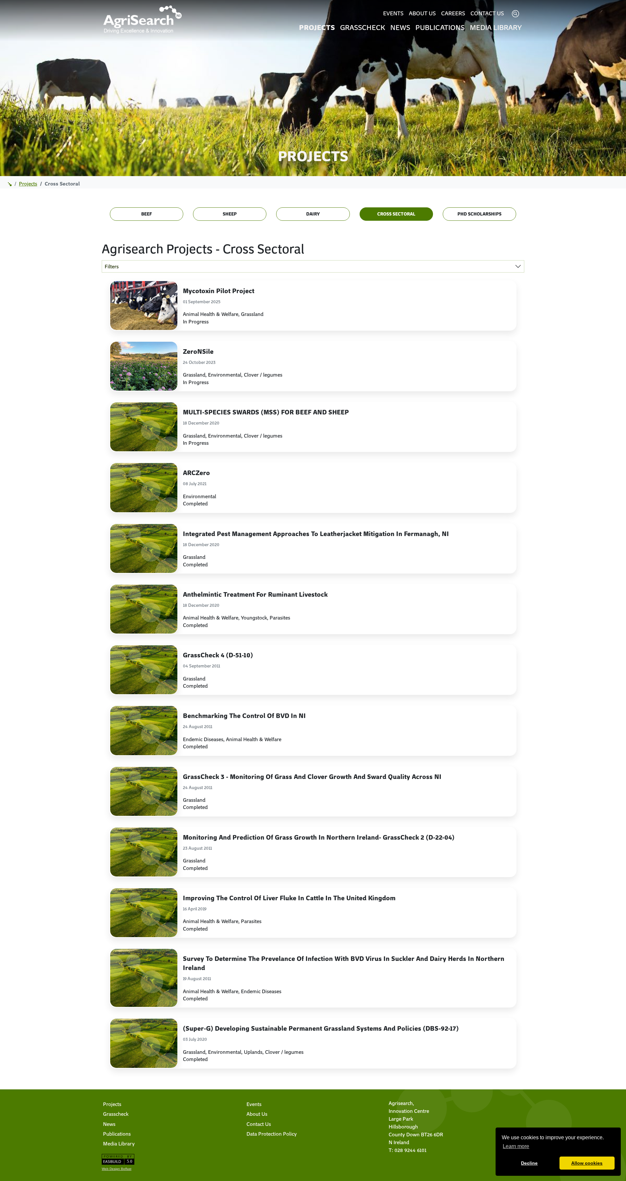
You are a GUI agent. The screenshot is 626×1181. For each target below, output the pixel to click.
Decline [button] (529, 1163)
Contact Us (487, 13)
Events (393, 13)
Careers (453, 13)
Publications (440, 27)
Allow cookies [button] (587, 1163)
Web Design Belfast (116, 1169)
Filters (112, 266)
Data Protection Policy (271, 1133)
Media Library (496, 27)
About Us (422, 13)
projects (28, 183)
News (400, 27)
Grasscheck (362, 27)
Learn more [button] (516, 1146)
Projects (317, 27)
